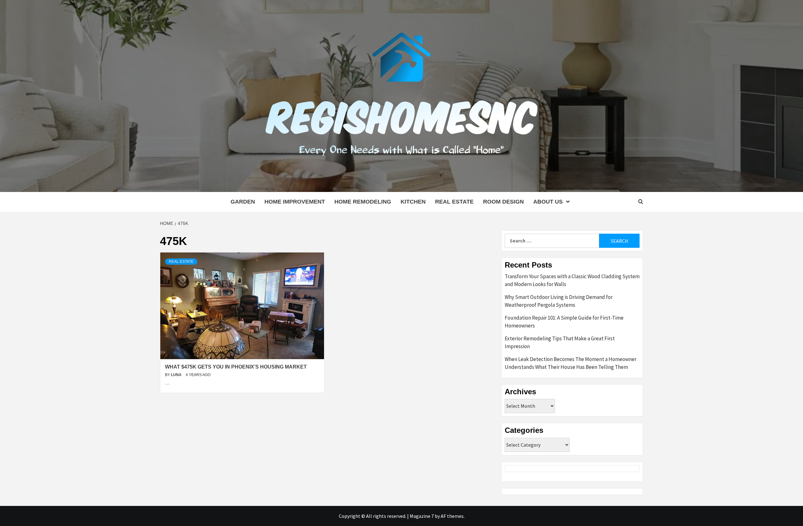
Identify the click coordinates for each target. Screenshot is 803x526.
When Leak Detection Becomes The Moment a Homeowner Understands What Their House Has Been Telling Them (570, 363)
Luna (177, 375)
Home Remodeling (362, 202)
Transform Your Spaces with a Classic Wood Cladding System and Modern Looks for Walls (572, 280)
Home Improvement (294, 202)
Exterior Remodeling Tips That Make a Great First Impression (560, 342)
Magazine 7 (422, 516)
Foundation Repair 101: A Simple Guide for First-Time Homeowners (564, 321)
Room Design (503, 202)
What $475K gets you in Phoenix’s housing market (236, 366)
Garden (243, 202)
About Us (548, 202)
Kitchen (413, 202)
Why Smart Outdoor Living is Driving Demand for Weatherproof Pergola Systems (559, 301)
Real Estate (454, 202)
